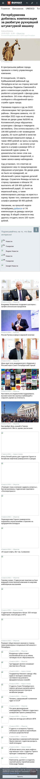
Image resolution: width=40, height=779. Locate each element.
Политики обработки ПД (11, 773)
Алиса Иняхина (7, 31)
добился (18, 208)
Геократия (5, 8)
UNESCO (30, 8)
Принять (20, 776)
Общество (21, 33)
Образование (17, 8)
